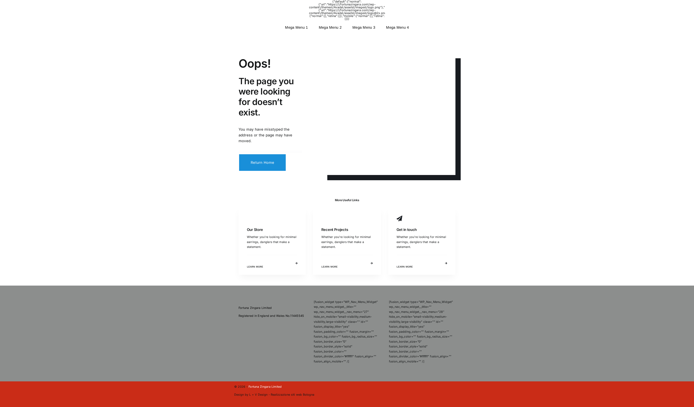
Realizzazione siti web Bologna (292, 394)
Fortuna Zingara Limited (265, 386)
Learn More (255, 266)
